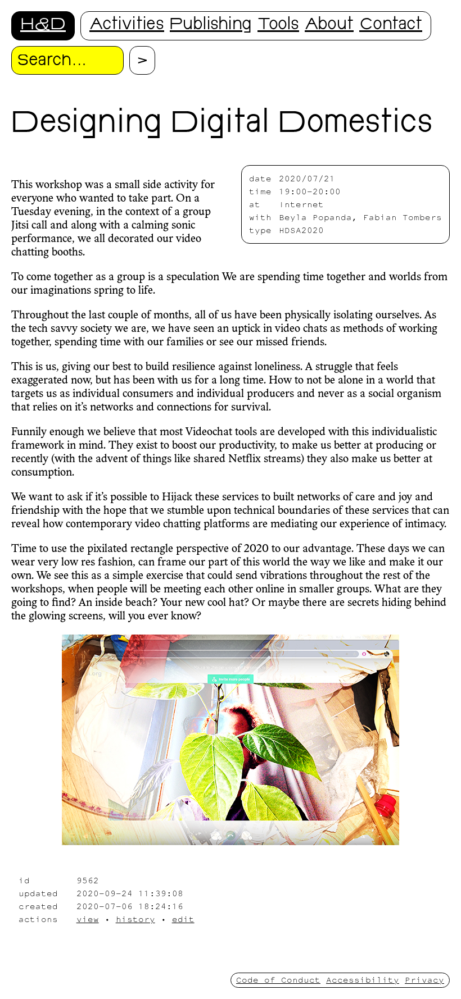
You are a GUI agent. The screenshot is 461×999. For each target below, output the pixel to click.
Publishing (211, 25)
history (135, 919)
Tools (278, 25)
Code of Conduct (278, 979)
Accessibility (362, 979)
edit (183, 919)
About (329, 25)
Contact (390, 25)
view (87, 919)
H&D (43, 25)
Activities (126, 25)
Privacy (424, 979)
